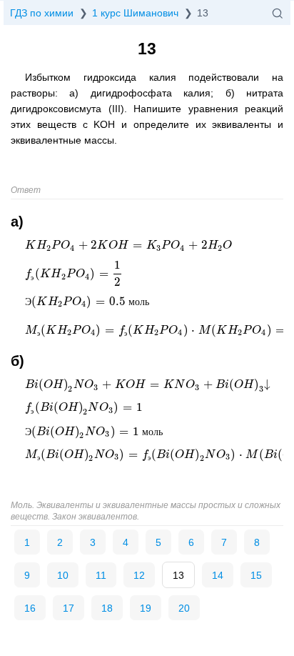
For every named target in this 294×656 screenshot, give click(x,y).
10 (63, 575)
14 (217, 575)
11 (101, 575)
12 (139, 575)
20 (184, 608)
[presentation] (128, 245)
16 (30, 608)
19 (145, 608)
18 (107, 608)
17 (68, 608)
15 (256, 575)
